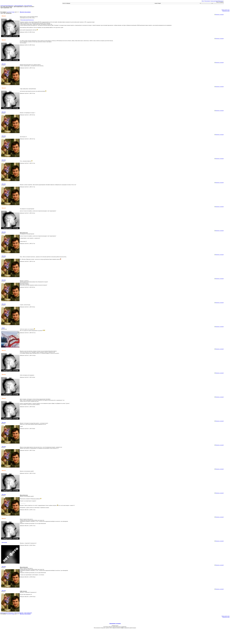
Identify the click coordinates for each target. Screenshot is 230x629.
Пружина (4, 63)
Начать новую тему (226, 9)
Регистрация (207, 0)
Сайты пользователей (18, 5)
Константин (4, 542)
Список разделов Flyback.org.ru (216, 0)
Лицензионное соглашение (115, 623)
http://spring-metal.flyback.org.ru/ (27, 19)
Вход (203, 0)
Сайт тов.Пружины (28, 5)
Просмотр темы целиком (25, 12)
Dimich (3, 328)
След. (13, 12)
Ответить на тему (226, 10)
